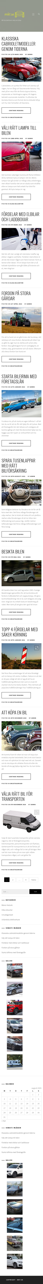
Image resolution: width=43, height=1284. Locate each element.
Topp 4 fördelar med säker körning (20, 632)
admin (30, 54)
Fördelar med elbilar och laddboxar (20, 216)
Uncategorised (16, 117)
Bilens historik (7, 905)
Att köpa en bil (14, 712)
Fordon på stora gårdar (16, 295)
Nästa (33, 880)
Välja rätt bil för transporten (17, 796)
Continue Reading (16, 110)
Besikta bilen (13, 551)
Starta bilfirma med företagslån (19, 379)
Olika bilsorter (16, 204)
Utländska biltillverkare (11, 919)
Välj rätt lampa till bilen (19, 130)
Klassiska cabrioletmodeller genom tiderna (18, 43)
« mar (4, 1121)
